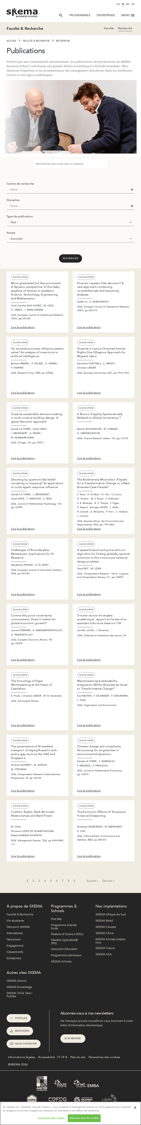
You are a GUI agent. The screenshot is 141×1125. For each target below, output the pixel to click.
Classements (15, 952)
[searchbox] (69, 189)
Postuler (21, 1018)
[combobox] (70, 189)
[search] (61, 15)
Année (11, 233)
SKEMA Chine (104, 933)
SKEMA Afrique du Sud (110, 914)
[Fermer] (135, 1107)
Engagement (15, 946)
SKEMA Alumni (16, 981)
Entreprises (106, 15)
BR (127, 4)
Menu (125, 15)
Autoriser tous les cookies (84, 1118)
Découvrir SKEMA (18, 927)
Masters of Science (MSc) (67, 934)
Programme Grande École (64, 926)
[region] (70, 1113)
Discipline (13, 200)
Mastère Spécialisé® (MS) (64, 941)
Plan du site (78, 1057)
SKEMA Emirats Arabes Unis (110, 941)
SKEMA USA (103, 954)
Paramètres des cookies (51, 1118)
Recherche (63, 40)
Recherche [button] (125, 28)
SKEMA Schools (61, 962)
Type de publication (20, 216)
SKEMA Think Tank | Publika (19, 994)
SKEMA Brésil (104, 921)
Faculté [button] (109, 28)
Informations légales (21, 1057)
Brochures (22, 1031)
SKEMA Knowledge (19, 987)
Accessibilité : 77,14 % (52, 1057)
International (15, 933)
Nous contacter (26, 1043)
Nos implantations (111, 906)
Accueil (12, 40)
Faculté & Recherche (36, 40)
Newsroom (14, 939)
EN (118, 4)
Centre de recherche (20, 184)
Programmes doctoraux (66, 955)
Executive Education (64, 949)
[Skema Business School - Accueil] (22, 14)
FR (123, 4)
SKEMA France (105, 948)
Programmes (79, 15)
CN (132, 4)
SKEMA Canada (105, 927)
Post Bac (56, 919)
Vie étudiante (15, 921)
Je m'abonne (73, 1038)
